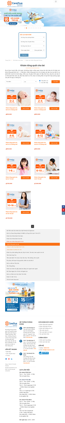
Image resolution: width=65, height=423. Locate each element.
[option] (32, 17)
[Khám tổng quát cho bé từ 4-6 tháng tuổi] (18, 131)
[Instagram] (63, 213)
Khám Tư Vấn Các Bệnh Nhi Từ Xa (15, 247)
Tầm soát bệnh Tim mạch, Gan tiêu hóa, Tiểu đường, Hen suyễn (23, 257)
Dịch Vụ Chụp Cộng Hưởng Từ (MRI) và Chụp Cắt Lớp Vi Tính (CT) (23, 233)
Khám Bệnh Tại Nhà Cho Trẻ (14, 249)
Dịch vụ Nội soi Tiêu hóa (13, 263)
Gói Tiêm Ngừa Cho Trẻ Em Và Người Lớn (17, 271)
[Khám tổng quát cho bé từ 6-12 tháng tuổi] (46, 131)
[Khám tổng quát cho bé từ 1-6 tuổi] (18, 165)
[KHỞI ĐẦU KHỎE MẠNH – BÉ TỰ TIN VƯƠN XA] (32, 17)
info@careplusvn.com (48, 349)
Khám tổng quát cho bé (13, 244)
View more (32, 297)
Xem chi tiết (26, 108)
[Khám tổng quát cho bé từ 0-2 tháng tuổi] (18, 96)
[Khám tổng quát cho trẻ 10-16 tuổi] (18, 200)
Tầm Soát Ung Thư (11, 255)
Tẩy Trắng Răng (11, 266)
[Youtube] (63, 210)
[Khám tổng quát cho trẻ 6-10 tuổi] (46, 165)
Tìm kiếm (55, 81)
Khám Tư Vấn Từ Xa (12, 276)
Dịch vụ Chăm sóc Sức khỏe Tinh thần (16, 274)
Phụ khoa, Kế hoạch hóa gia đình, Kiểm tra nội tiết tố (20, 260)
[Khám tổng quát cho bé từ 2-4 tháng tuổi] (46, 96)
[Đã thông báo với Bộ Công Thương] (43, 353)
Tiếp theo (24, 55)
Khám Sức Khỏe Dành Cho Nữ (14, 238)
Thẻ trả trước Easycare (12, 279)
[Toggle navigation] (56, 1)
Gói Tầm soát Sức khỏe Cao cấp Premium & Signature (20, 230)
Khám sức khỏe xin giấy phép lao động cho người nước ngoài (22, 268)
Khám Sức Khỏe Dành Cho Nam (15, 236)
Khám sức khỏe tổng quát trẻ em (15, 241)
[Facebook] (63, 206)
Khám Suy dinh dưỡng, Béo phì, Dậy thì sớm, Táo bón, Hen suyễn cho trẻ (25, 252)
